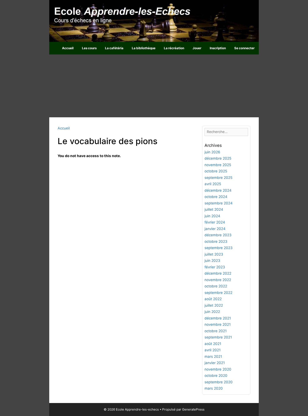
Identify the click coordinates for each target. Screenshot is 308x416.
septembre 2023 (218, 248)
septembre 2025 (218, 178)
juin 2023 (212, 260)
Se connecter (244, 48)
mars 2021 (213, 356)
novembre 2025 (217, 165)
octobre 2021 (215, 331)
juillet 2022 (213, 305)
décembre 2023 (218, 235)
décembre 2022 (217, 273)
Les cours (89, 48)
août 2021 (212, 344)
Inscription (218, 48)
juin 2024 (212, 216)
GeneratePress (193, 409)
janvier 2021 (214, 363)
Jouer (197, 48)
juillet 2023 (213, 254)
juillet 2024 (213, 209)
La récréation (174, 48)
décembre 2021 (217, 318)
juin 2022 (212, 312)
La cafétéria (114, 48)
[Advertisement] (154, 86)
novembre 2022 (217, 280)
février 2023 (214, 267)
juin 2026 (212, 152)
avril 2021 (212, 350)
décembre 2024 (218, 190)
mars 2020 (213, 388)
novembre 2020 (217, 369)
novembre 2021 (217, 324)
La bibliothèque (143, 48)
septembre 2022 (218, 293)
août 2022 (213, 299)
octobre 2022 (215, 286)
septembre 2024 (218, 203)
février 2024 (214, 222)
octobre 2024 (215, 197)
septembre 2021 (218, 337)
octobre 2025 (215, 171)
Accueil (68, 48)
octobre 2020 (215, 375)
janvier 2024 (214, 229)
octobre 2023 (215, 241)
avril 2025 (212, 184)
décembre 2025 (217, 158)
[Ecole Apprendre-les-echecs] (154, 21)
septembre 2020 (218, 382)
